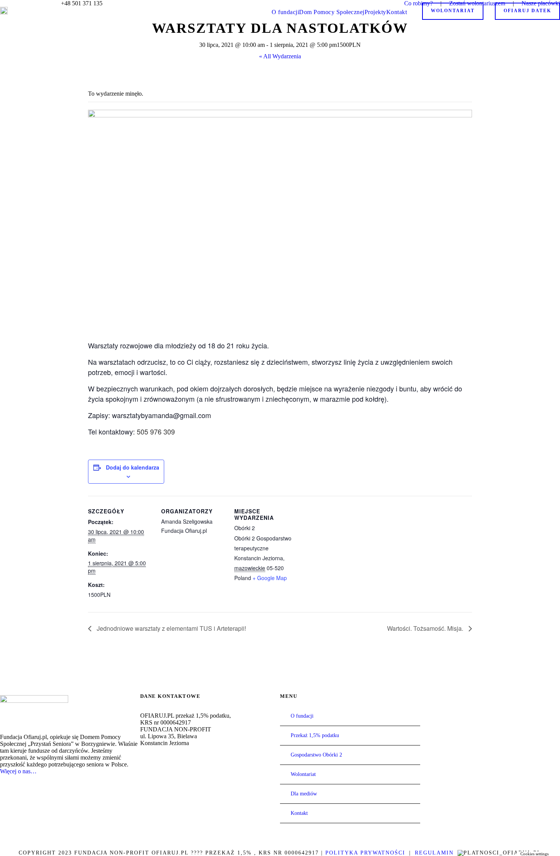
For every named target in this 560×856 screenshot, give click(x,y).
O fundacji (285, 12)
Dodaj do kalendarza (132, 467)
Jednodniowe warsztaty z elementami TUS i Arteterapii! (170, 628)
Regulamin (434, 853)
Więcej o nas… (18, 771)
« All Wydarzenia (280, 56)
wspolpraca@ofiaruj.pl (176, 780)
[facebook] (14, 3)
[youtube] (26, 3)
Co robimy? (418, 3)
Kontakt (396, 12)
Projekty (375, 12)
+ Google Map (270, 578)
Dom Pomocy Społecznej (332, 12)
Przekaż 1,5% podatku (315, 735)
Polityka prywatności (365, 853)
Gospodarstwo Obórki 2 (316, 755)
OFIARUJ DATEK (527, 10)
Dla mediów (304, 794)
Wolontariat (453, 10)
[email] (2, 3)
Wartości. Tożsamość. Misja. (426, 628)
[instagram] (39, 3)
